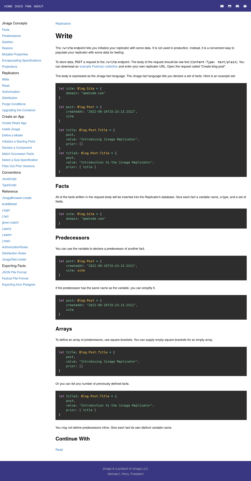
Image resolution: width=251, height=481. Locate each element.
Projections (9, 66)
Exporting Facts (14, 265)
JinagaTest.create (14, 259)
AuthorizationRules (15, 247)
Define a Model (12, 135)
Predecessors (11, 35)
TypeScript (9, 185)
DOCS (19, 6)
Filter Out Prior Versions (18, 166)
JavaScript (9, 178)
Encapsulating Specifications (21, 60)
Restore (7, 48)
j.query (6, 228)
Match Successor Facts (18, 153)
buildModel (9, 204)
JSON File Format (14, 272)
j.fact (5, 216)
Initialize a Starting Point (18, 141)
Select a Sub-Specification (20, 159)
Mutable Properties (15, 54)
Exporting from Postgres (18, 284)
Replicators (10, 72)
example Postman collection (99, 66)
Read (5, 85)
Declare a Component (17, 147)
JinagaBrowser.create (17, 197)
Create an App (13, 116)
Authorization (11, 91)
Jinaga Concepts (14, 23)
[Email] (245, 6)
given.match (10, 222)
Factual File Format (15, 278)
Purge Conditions (14, 104)
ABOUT (38, 6)
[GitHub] (229, 6)
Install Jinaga (11, 129)
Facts (5, 29)
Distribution (9, 97)
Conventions (11, 172)
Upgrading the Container (19, 110)
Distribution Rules (14, 253)
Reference (10, 191)
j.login (6, 210)
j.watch (7, 234)
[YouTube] (222, 6)
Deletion (7, 41)
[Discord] (237, 6)
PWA (28, 6)
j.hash (6, 240)
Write (5, 79)
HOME (8, 6)
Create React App (14, 123)
